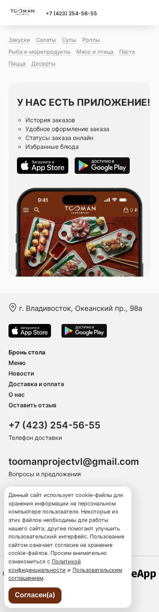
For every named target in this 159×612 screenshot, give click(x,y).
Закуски (19, 39)
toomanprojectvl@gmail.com (73, 461)
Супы (69, 39)
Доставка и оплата (36, 383)
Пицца (16, 63)
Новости (21, 373)
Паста (127, 51)
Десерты (43, 63)
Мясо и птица (95, 51)
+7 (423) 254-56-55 (71, 13)
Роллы (91, 39)
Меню (17, 362)
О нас (16, 394)
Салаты (46, 39)
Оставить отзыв (32, 405)
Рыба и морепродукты (39, 51)
